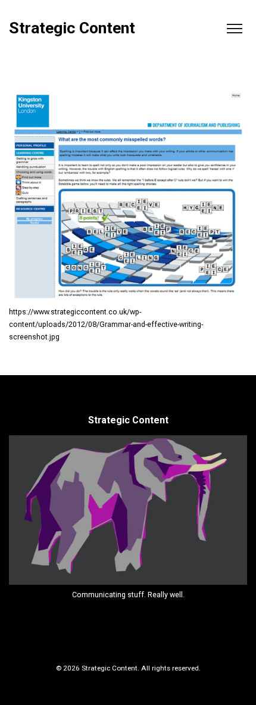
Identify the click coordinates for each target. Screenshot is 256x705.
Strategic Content (72, 28)
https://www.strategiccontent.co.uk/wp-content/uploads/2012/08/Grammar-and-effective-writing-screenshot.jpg (106, 324)
